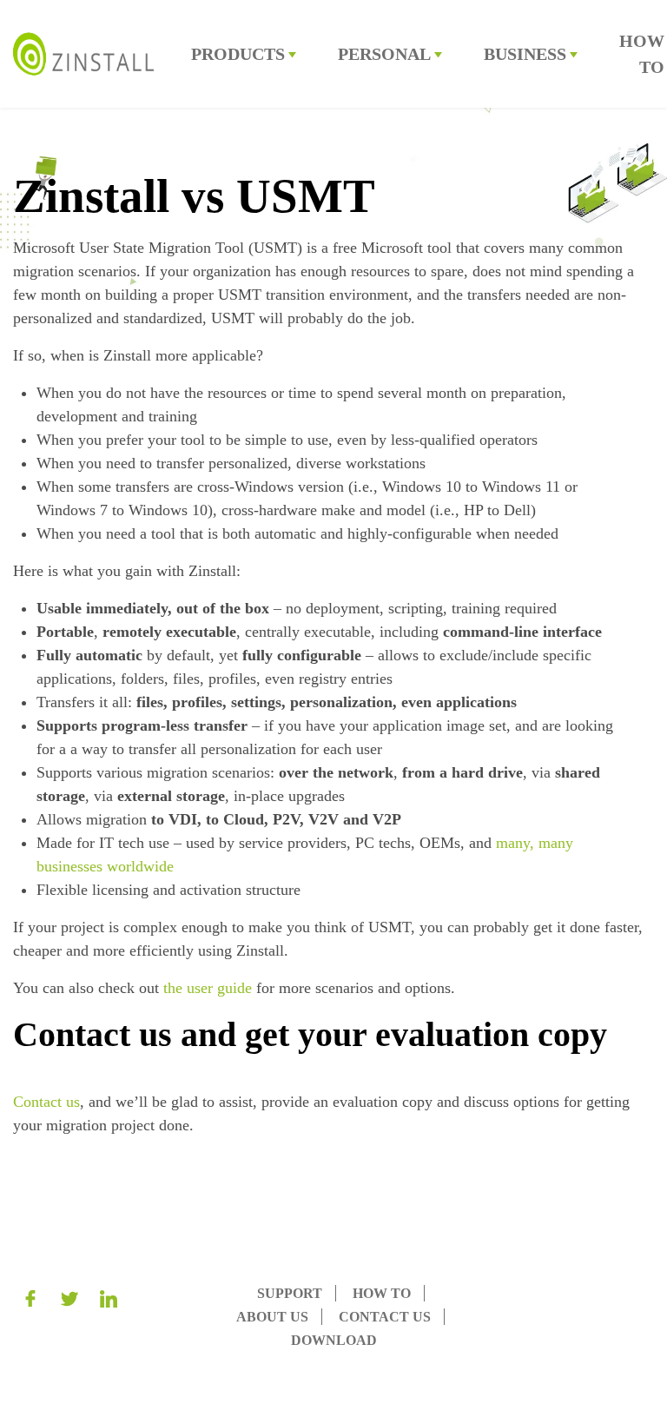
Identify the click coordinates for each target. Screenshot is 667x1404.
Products (238, 53)
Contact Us (385, 1316)
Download (334, 1340)
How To (382, 1293)
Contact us (46, 1101)
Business (525, 53)
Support (289, 1293)
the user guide (209, 988)
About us (272, 1316)
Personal (384, 53)
